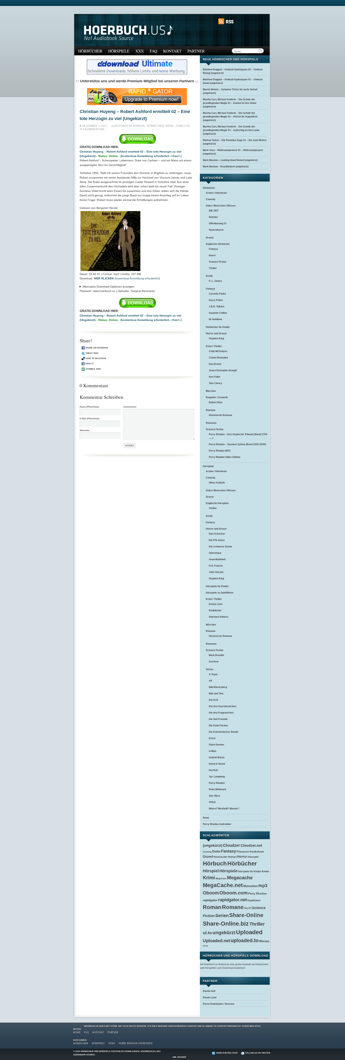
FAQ (153, 51)
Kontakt (172, 51)
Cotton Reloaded (218, 357)
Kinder (265, 871)
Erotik (209, 276)
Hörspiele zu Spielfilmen (219, 592)
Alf (210, 680)
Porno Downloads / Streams (218, 1003)
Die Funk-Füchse (218, 725)
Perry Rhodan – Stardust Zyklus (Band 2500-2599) (237, 444)
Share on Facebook (97, 348)
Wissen (264, 941)
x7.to (205, 946)
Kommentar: (130, 407)
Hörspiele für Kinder (217, 586)
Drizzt (212, 738)
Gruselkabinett (217, 559)
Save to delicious (96, 358)
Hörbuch (215, 863)
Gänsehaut (215, 553)
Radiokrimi (215, 610)
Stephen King (216, 338)
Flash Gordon (216, 744)
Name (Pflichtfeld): (89, 407)
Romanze (211, 423)
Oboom (211, 892)
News (206, 817)
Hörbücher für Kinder (218, 327)
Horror (242, 856)
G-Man (212, 751)
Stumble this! (93, 369)
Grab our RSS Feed (227, 1053)
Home (76, 1032)
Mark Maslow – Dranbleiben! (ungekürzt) (226, 166)
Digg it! (90, 363)
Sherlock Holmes (218, 616)
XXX (139, 51)
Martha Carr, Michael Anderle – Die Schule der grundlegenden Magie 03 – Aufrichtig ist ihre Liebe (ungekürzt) (231, 130)
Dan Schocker (217, 533)
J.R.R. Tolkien (216, 306)
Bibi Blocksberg (218, 687)
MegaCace (221, 878)
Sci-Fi (247, 908)
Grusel (208, 856)
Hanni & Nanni (217, 763)
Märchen (211, 391)
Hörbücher (90, 51)
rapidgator (210, 900)
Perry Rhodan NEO (219, 450)
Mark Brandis (216, 655)
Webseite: (85, 430)
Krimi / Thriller (177, 125)
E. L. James (215, 281)
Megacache (240, 877)
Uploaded (249, 932)
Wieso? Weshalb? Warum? (224, 808)
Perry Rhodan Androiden (217, 824)
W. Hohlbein (215, 319)
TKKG (212, 802)
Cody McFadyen (218, 351)
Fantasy (213, 249)
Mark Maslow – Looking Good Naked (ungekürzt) (230, 160)
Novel (212, 255)
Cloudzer (231, 845)
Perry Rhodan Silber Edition (224, 457)
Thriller (213, 268)
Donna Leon (215, 604)
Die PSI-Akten (217, 540)
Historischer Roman (224, 857)
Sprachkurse (216, 229)
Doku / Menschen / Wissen (221, 205)
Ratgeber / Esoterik (217, 397)
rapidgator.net (232, 899)
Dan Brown (215, 364)
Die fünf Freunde (218, 719)
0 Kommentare (94, 129)
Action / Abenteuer (216, 193)
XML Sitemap (179, 1057)
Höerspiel (253, 857)
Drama (210, 237)
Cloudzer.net (251, 846)
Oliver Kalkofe (217, 482)
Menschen (250, 886)
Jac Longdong (217, 776)
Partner (196, 51)
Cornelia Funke (217, 293)
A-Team (213, 674)
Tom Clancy (215, 383)
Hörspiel (211, 871)
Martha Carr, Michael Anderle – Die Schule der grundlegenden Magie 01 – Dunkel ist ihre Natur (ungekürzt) (230, 103)
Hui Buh (213, 770)
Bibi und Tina (216, 693)
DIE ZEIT (213, 210)
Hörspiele (118, 51)
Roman (212, 907)
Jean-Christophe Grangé (223, 370)
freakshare (257, 851)
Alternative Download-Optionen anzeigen (108, 286)
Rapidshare (254, 900)
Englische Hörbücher (218, 244)
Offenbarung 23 (217, 223)
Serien (209, 669)
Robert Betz (215, 402)
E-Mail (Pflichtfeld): (90, 418)
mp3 (262, 885)
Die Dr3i (213, 700)
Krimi (209, 877)
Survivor (214, 661)
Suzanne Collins (218, 313)
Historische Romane (129, 125)
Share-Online (246, 915)
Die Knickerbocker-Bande (223, 731)
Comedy (210, 199)
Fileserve (243, 851)
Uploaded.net (216, 940)
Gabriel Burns (217, 757)
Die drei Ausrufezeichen (222, 706)
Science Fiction (217, 261)
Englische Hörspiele (217, 503)
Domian (213, 217)
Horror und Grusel (216, 333)
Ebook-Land (209, 997)
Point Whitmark (217, 789)
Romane (210, 410)
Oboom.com (233, 892)
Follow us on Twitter (257, 1053)
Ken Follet (214, 376)
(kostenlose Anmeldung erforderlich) (127, 278)
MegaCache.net (223, 885)
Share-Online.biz (226, 923)
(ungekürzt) (212, 846)
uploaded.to (245, 940)
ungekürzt (223, 932)
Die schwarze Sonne (220, 546)
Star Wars (214, 795)
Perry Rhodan (217, 783)
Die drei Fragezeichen (221, 712)
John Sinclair (216, 572)
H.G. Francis (216, 565)
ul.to (207, 932)
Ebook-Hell (209, 991)
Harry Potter (216, 300)
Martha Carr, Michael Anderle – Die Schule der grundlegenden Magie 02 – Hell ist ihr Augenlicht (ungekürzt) (230, 117)
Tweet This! (92, 353)
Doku (216, 851)
